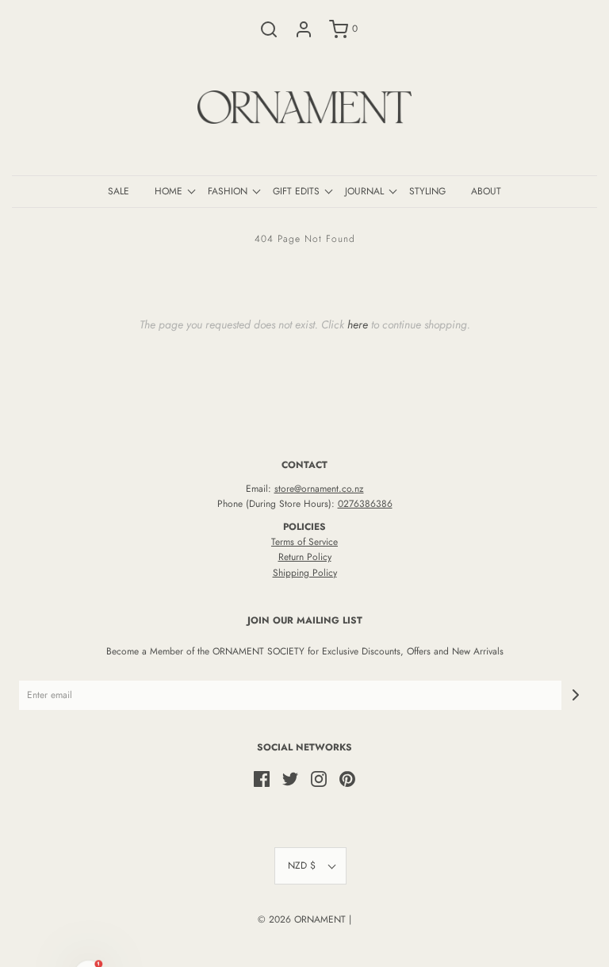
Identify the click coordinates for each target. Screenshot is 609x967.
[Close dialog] (575, 321)
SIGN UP (449, 625)
